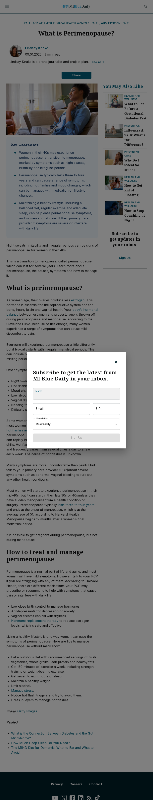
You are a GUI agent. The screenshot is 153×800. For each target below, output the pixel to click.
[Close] (116, 362)
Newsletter (42, 418)
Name (38, 391)
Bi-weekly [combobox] (43, 424)
